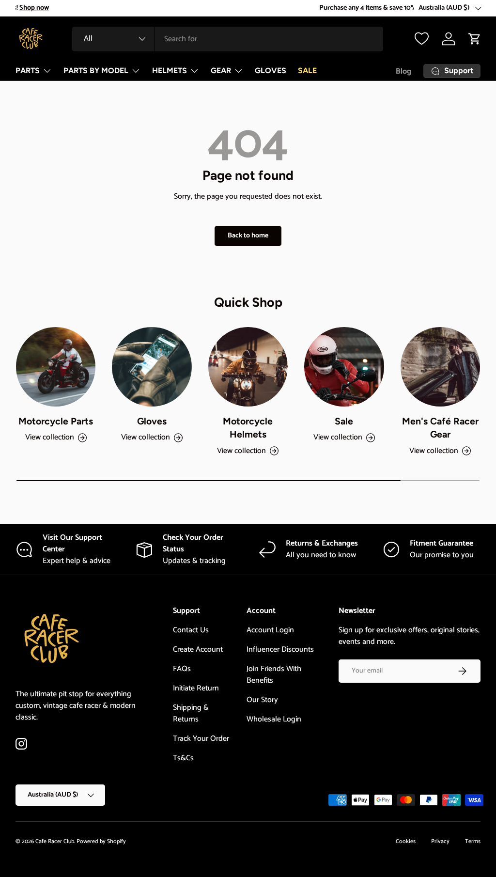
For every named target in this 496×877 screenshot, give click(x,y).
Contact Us (191, 630)
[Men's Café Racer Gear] (440, 367)
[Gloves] (151, 367)
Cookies (406, 841)
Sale (344, 421)
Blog (404, 71)
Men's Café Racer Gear (440, 427)
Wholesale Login (274, 719)
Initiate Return (196, 688)
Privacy (440, 841)
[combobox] (227, 39)
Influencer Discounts (280, 649)
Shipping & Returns (191, 713)
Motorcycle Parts (55, 421)
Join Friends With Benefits (274, 674)
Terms (472, 841)
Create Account (198, 649)
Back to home (248, 235)
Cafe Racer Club (54, 841)
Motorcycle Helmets (248, 427)
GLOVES (270, 70)
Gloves (152, 421)
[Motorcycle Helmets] (248, 367)
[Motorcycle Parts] (55, 367)
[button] (474, 38)
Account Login (270, 630)
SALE (307, 70)
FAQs (182, 668)
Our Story (262, 699)
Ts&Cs (183, 758)
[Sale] (344, 367)
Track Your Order (201, 738)
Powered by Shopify (101, 841)
